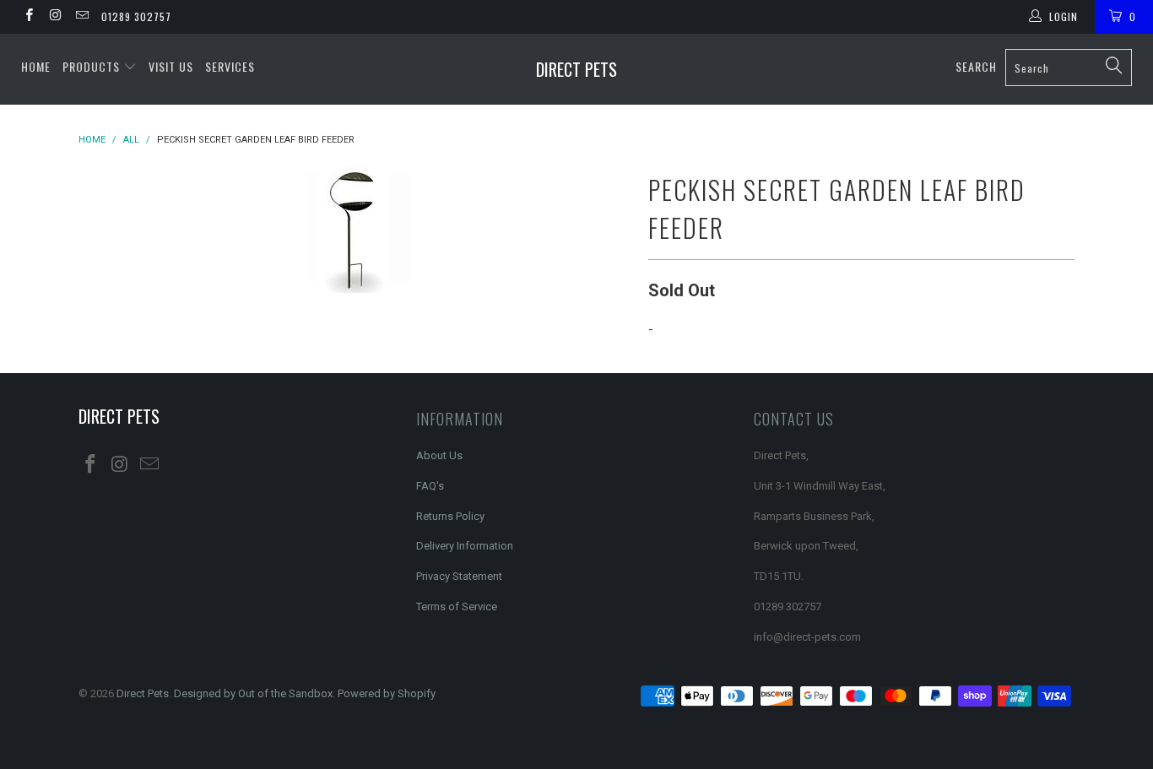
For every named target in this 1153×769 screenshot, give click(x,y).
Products (92, 66)
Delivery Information (464, 545)
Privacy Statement (459, 576)
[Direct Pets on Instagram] (54, 17)
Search (976, 66)
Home (36, 66)
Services (230, 66)
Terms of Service (456, 606)
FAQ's (430, 485)
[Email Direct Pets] (81, 17)
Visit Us (171, 66)
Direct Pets (576, 69)
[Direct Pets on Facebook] (28, 17)
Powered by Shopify (387, 693)
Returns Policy (450, 516)
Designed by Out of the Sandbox (253, 693)
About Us (439, 455)
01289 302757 (136, 16)
